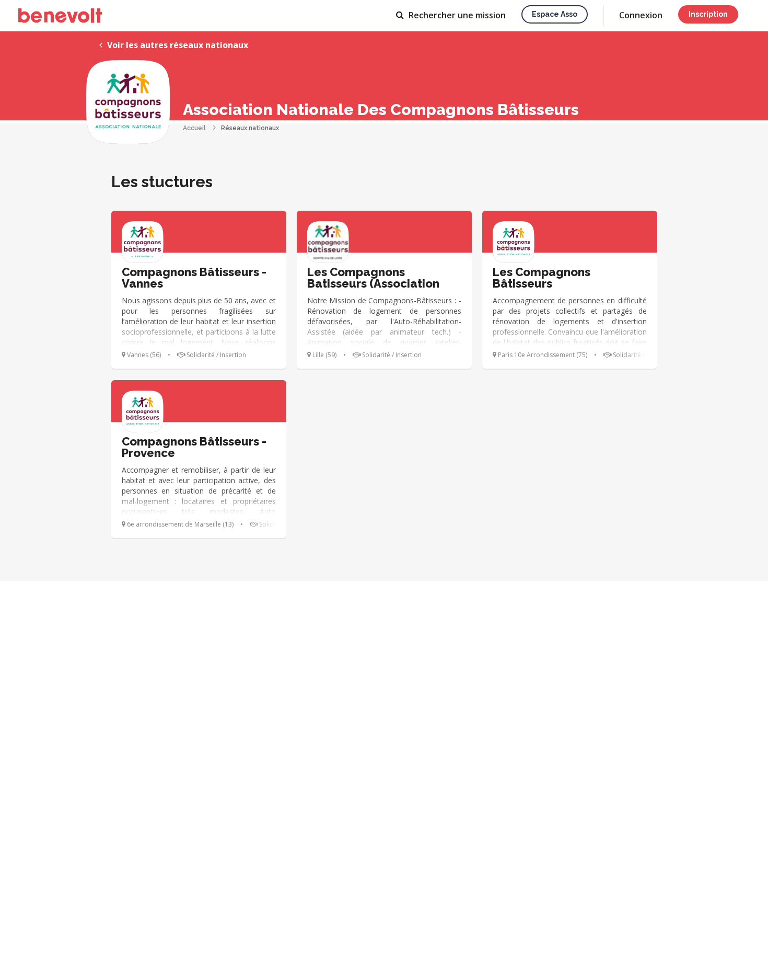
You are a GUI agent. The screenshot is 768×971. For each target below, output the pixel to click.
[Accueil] (60, 15)
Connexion (640, 15)
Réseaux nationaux (250, 128)
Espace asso (554, 14)
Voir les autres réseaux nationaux (176, 45)
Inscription (708, 14)
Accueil (194, 128)
